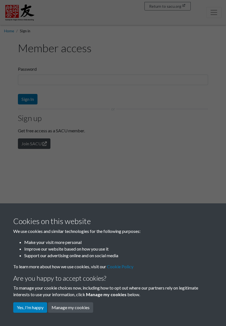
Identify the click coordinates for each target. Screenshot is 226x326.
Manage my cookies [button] (71, 307)
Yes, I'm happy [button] (30, 307)
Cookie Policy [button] (120, 266)
